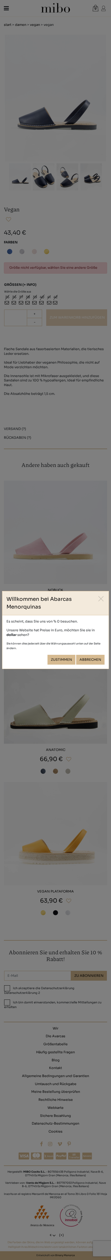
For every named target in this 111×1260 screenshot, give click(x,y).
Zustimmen (61, 660)
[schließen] (101, 598)
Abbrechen (90, 660)
